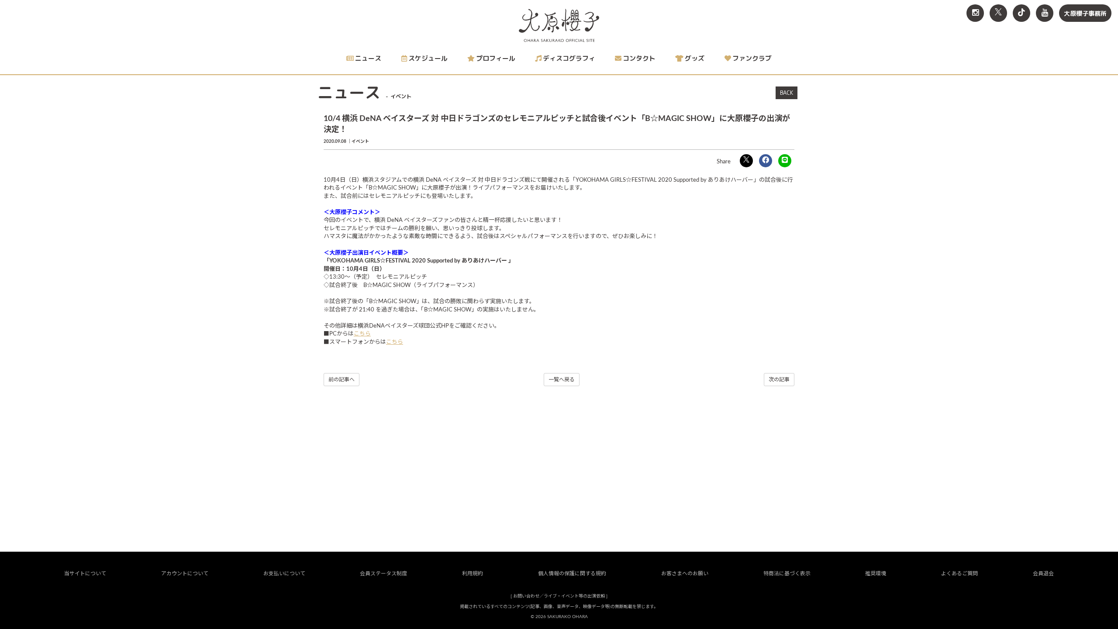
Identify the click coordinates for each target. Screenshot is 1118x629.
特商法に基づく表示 (787, 573)
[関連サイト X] (998, 13)
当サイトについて (85, 573)
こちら (362, 334)
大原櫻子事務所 (1085, 13)
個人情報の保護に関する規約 (572, 573)
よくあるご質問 (959, 573)
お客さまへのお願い (684, 573)
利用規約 (472, 573)
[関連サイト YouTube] (1044, 13)
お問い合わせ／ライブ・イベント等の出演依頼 (559, 596)
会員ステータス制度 (383, 573)
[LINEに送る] (784, 160)
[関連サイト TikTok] (1021, 13)
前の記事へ (341, 379)
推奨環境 (875, 573)
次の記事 (779, 379)
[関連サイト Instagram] (975, 13)
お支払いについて (284, 573)
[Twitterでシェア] (746, 160)
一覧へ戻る (562, 379)
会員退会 (1043, 573)
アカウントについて (184, 573)
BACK (786, 93)
